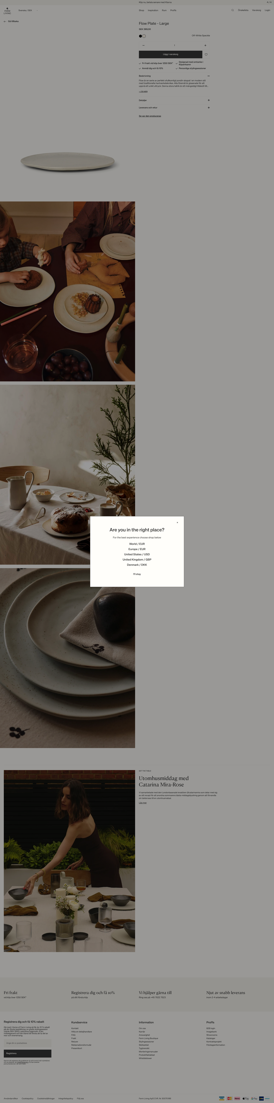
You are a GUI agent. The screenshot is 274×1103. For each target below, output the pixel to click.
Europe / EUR (136, 549)
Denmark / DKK (137, 565)
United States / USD (137, 554)
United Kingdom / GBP (137, 559)
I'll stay (137, 574)
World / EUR (137, 544)
